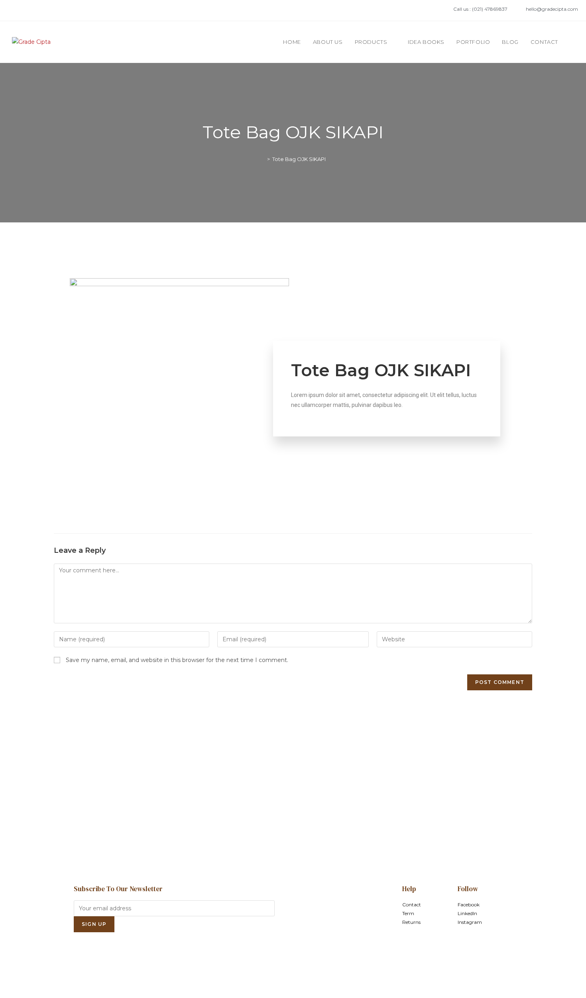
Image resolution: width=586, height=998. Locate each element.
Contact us (293, 819)
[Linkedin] (29, 10)
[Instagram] (41, 10)
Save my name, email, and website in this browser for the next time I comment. (177, 660)
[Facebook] (16, 10)
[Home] (263, 159)
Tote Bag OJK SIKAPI (299, 159)
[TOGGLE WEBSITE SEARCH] (572, 42)
